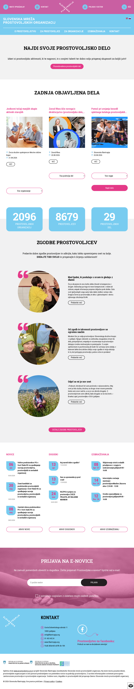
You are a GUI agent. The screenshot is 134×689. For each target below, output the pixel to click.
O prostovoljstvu (25, 31)
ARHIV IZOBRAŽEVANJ (109, 529)
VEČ (10, 164)
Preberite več (76, 302)
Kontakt (114, 31)
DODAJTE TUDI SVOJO (48, 257)
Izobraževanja (96, 31)
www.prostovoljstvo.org (23, 671)
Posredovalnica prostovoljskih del (67, 66)
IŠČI (129, 7)
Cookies (59, 681)
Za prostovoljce (50, 31)
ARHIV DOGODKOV (67, 529)
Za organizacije (73, 31)
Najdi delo (109, 188)
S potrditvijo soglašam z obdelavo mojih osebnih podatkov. (69, 595)
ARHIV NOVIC (24, 529)
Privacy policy (49, 681)
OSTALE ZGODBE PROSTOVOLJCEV (67, 429)
